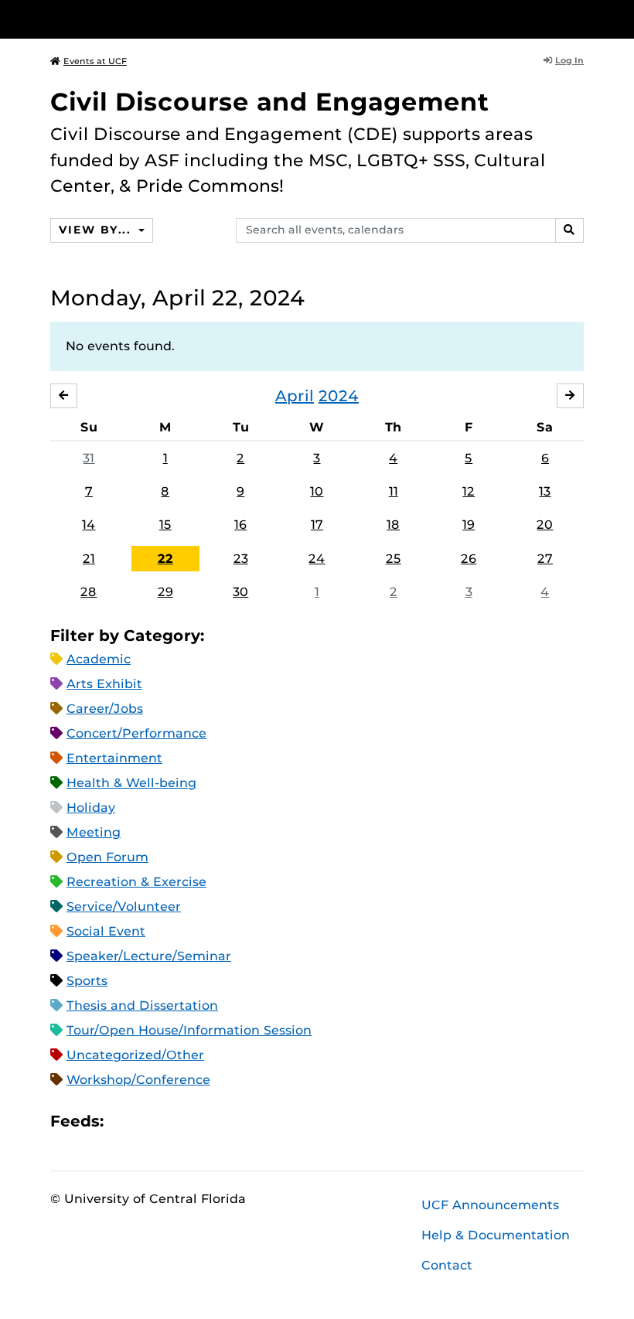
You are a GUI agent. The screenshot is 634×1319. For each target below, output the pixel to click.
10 (316, 491)
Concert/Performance (136, 733)
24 (316, 558)
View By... (97, 230)
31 (88, 458)
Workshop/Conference (138, 1079)
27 (545, 558)
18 (393, 524)
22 (165, 558)
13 (544, 491)
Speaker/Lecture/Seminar (148, 956)
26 (468, 558)
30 (240, 592)
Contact (446, 1265)
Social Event (105, 931)
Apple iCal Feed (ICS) (124, 1120)
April (294, 396)
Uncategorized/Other (135, 1055)
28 (88, 592)
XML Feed (202, 1120)
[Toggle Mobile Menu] (579, 18)
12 (468, 491)
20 (545, 524)
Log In (569, 60)
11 (393, 491)
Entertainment (114, 758)
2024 (339, 396)
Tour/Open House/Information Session (189, 1030)
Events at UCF (95, 61)
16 (240, 524)
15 (165, 524)
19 (468, 524)
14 (88, 524)
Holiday (90, 807)
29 (165, 592)
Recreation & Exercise (136, 881)
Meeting (93, 832)
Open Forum (107, 857)
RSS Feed (176, 1120)
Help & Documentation (495, 1235)
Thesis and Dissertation (142, 1005)
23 (240, 558)
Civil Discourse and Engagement (269, 102)
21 (89, 558)
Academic (98, 659)
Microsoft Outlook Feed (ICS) (150, 1120)
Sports (86, 980)
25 (393, 558)
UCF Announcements (490, 1205)
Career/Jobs (104, 708)
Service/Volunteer (123, 906)
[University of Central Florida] (153, 19)
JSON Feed (229, 1120)
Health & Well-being (131, 782)
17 (317, 524)
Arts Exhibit (104, 684)
